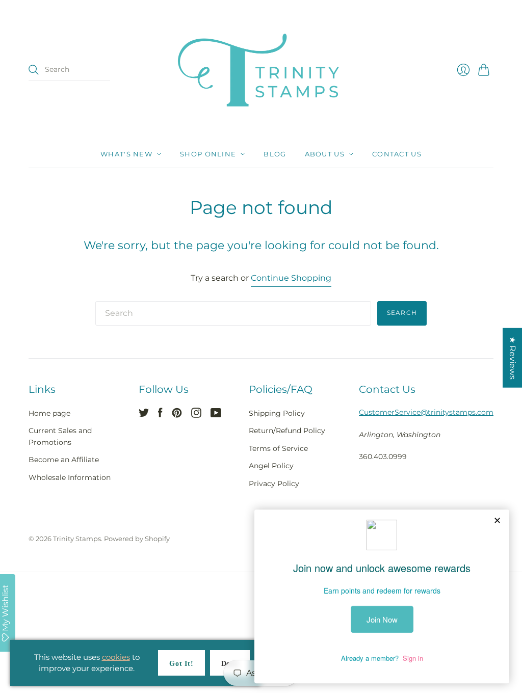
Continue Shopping (291, 278)
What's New (126, 154)
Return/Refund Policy (287, 430)
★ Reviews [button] (512, 358)
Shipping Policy (277, 413)
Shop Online (208, 154)
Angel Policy (271, 465)
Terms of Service (278, 448)
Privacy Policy (274, 483)
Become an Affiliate (64, 459)
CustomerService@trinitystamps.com (426, 412)
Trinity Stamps (77, 538)
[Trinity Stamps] (261, 70)
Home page (49, 413)
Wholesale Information (70, 477)
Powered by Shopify (137, 538)
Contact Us (397, 154)
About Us (325, 154)
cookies (116, 657)
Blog (275, 154)
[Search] (34, 70)
